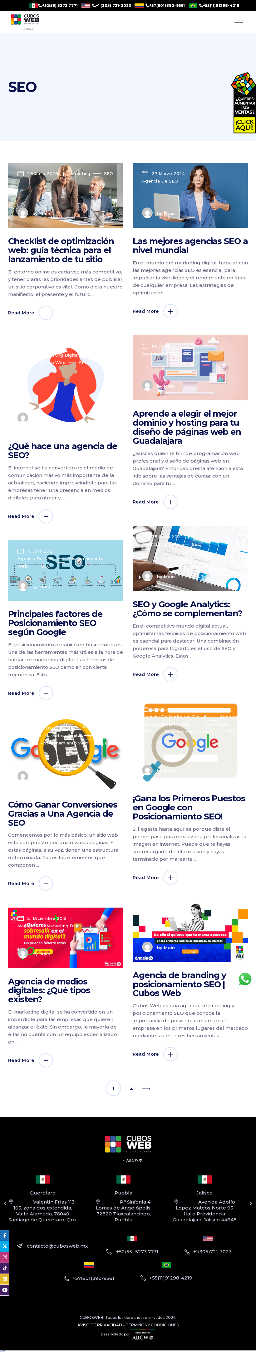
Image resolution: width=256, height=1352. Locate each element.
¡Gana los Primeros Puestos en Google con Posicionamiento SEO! (189, 807)
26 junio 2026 (43, 173)
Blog (22, 355)
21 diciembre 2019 (47, 918)
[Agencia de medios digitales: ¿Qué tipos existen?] (65, 938)
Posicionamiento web (41, 362)
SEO (108, 173)
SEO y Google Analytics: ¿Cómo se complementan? (187, 608)
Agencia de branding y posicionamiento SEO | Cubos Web (179, 984)
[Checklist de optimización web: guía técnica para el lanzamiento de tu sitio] (65, 195)
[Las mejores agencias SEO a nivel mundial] (190, 195)
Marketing (79, 173)
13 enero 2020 (167, 912)
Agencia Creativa (160, 353)
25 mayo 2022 (167, 536)
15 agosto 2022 (44, 347)
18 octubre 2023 (169, 345)
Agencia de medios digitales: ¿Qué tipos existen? (49, 990)
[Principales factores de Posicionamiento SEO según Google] (65, 570)
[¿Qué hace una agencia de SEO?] (65, 385)
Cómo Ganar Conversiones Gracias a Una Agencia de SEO (62, 813)
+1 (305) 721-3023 (113, 6)
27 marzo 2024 (168, 173)
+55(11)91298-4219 (221, 6)
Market (25, 925)
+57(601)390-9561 (167, 6)
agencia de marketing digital (174, 716)
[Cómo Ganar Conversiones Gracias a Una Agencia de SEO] (65, 754)
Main (45, 213)
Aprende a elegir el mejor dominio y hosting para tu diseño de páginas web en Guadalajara (187, 427)
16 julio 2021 (40, 550)
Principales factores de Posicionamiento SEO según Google (55, 623)
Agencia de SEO (160, 180)
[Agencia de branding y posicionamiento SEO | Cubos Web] (190, 932)
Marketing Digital (59, 355)
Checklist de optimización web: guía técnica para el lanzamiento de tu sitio (61, 250)
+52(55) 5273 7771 (60, 6)
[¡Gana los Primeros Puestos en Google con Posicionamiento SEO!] (190, 742)
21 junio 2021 (165, 709)
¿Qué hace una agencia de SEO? (62, 450)
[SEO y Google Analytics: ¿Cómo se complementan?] (190, 558)
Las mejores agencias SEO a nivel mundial (190, 245)
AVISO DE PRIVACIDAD (99, 1325)
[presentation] (5, 1203)
